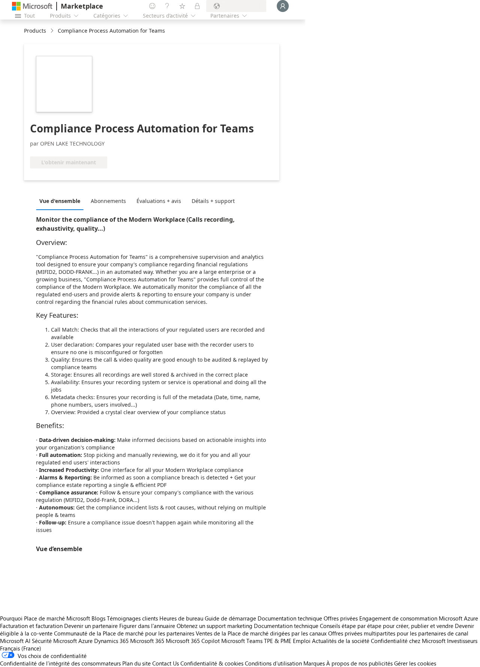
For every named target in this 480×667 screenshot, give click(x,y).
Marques (314, 663)
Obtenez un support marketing (214, 625)
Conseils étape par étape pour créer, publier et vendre (386, 625)
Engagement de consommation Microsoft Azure (418, 618)
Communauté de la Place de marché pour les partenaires (124, 633)
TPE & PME (277, 640)
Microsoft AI (15, 640)
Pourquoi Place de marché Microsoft (45, 618)
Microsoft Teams (241, 640)
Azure (85, 640)
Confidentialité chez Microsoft (408, 640)
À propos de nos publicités (359, 663)
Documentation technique (290, 618)
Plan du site (136, 663)
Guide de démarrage (230, 618)
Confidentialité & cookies (211, 663)
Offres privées (341, 618)
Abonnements (108, 200)
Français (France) (20, 648)
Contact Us (165, 663)
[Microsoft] (32, 6)
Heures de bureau (181, 618)
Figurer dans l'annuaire (147, 625)
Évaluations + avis (158, 200)
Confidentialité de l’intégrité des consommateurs (60, 663)
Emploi (301, 640)
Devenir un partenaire (91, 625)
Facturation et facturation (31, 625)
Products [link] (35, 30)
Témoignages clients (132, 618)
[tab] (61, 200)
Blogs (98, 618)
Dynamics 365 (111, 640)
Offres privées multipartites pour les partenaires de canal (398, 633)
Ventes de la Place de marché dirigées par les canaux (261, 633)
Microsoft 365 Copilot (193, 640)
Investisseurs (462, 640)
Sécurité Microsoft (54, 640)
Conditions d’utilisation (273, 663)
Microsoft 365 (147, 640)
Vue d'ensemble (59, 200)
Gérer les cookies (415, 663)
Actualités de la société (340, 640)
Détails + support (213, 200)
